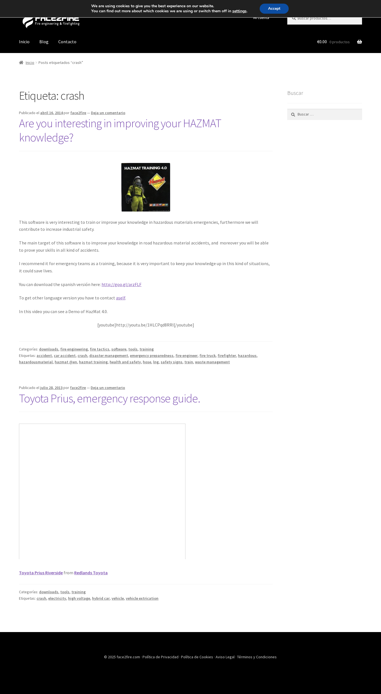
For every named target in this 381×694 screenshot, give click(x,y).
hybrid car (101, 598)
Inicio (24, 41)
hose (147, 361)
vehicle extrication (142, 598)
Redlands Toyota (91, 572)
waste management (212, 361)
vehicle (118, 598)
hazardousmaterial (36, 361)
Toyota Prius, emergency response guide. (109, 398)
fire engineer (186, 355)
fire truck (207, 355)
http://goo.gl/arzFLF (121, 284)
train (188, 361)
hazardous (247, 355)
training (146, 349)
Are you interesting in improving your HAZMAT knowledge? (120, 130)
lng (156, 361)
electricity (57, 598)
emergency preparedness (151, 355)
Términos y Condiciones (257, 656)
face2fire (78, 112)
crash (82, 355)
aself (120, 298)
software (118, 349)
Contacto (67, 41)
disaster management (108, 355)
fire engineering (74, 349)
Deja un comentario (108, 112)
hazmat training (93, 361)
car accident (65, 355)
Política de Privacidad (161, 656)
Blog (44, 41)
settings (239, 11)
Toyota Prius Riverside (41, 572)
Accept (274, 8)
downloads (48, 349)
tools (133, 349)
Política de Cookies (197, 656)
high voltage (79, 598)
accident (44, 355)
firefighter (227, 355)
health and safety (125, 361)
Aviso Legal (225, 656)
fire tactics (99, 349)
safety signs (171, 361)
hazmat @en (66, 361)
